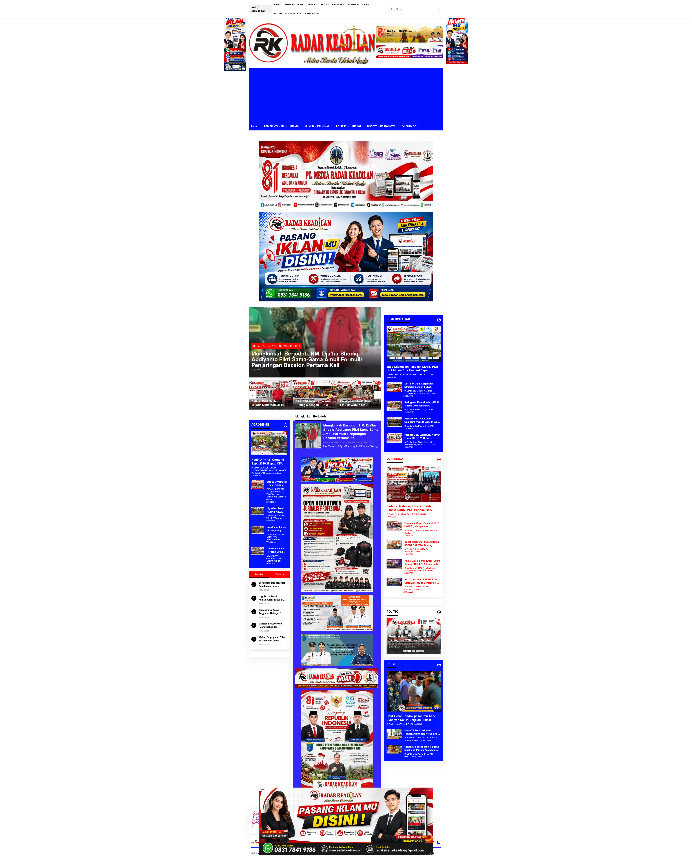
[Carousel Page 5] (422, 651)
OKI (263, 346)
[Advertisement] (346, 95)
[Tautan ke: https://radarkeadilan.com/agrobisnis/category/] (285, 425)
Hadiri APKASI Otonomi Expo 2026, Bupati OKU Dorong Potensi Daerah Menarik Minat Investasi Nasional (267, 462)
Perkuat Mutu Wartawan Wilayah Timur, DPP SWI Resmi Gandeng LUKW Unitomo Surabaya (422, 436)
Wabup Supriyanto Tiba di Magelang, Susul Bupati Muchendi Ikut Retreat (272, 639)
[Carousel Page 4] (418, 651)
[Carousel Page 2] (409, 651)
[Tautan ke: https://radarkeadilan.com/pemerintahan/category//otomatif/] (439, 320)
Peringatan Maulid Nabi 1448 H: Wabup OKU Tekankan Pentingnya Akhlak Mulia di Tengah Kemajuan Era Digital (311, 403)
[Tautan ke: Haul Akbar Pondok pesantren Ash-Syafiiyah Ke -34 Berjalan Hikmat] (414, 691)
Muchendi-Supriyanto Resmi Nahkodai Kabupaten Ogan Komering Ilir (271, 625)
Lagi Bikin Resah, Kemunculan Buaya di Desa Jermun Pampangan (271, 598)
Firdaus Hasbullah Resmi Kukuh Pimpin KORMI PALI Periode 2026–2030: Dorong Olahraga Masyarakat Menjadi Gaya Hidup (411, 508)
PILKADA (283, 346)
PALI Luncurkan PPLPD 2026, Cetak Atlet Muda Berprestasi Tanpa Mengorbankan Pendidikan (420, 581)
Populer (259, 574)
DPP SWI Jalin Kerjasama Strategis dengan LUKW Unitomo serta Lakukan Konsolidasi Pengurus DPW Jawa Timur (270, 403)
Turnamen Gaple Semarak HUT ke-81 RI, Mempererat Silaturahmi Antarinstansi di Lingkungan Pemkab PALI (421, 524)
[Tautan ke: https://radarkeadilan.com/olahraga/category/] (439, 459)
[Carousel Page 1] (405, 651)
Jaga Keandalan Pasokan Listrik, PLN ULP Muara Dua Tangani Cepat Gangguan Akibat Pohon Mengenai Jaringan (412, 368)
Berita (256, 346)
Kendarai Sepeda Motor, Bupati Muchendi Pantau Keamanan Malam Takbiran (421, 748)
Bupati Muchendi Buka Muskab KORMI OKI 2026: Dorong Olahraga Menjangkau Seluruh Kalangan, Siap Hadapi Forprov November (421, 543)
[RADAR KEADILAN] (312, 43)
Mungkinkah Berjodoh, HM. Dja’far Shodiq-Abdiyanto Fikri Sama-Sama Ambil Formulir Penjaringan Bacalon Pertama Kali (307, 359)
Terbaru (279, 574)
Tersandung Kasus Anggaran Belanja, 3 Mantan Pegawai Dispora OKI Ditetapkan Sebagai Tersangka (272, 611)
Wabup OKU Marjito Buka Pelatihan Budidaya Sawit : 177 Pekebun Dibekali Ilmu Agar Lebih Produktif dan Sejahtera (277, 483)
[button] (440, 9)
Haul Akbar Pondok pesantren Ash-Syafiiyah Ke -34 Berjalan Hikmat (411, 718)
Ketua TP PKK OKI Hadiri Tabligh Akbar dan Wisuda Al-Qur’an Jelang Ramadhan (421, 732)
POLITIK (295, 346)
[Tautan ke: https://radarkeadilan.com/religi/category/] (439, 665)
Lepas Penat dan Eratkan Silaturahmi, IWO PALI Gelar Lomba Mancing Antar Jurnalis (413, 638)
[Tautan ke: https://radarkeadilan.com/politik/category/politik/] (439, 612)
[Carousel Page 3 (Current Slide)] (413, 651)
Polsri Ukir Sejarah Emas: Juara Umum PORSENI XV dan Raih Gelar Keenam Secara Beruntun (422, 562)
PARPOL (271, 346)
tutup (262, 789)
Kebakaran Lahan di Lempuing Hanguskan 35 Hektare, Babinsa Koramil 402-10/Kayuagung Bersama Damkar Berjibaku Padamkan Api (276, 529)
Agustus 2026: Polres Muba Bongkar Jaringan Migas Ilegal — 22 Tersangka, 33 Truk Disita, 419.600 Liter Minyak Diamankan (358, 403)
